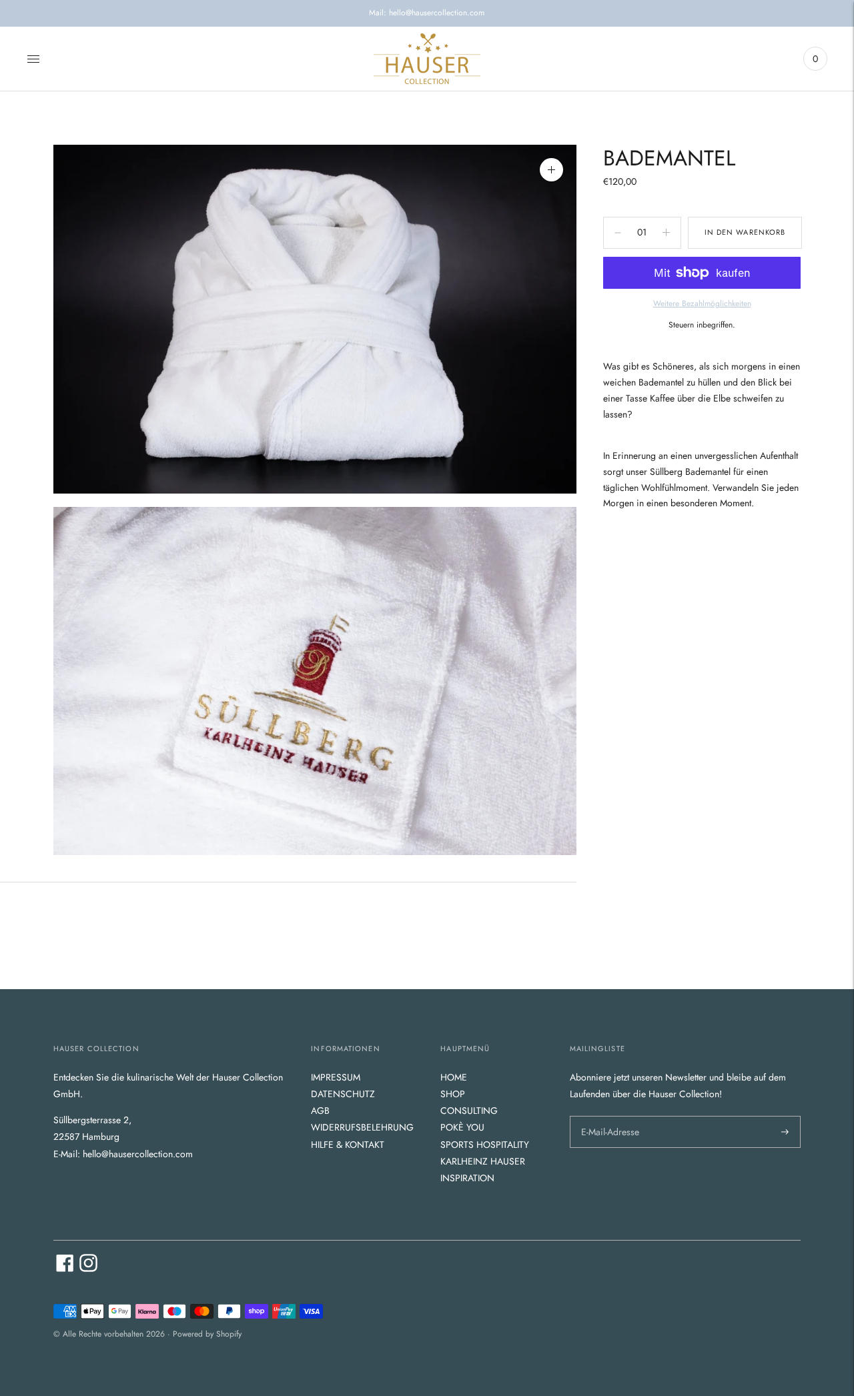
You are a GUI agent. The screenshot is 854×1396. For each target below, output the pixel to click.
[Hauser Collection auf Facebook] (65, 1268)
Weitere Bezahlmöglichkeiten (702, 303)
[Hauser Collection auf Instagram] (88, 1268)
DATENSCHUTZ (343, 1094)
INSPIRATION (467, 1178)
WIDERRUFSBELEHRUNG (362, 1127)
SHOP (452, 1094)
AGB (320, 1110)
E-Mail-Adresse (608, 1115)
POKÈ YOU (462, 1127)
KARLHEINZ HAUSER (482, 1161)
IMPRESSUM (335, 1077)
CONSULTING (469, 1110)
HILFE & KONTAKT (347, 1144)
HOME (453, 1077)
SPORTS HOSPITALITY (484, 1144)
